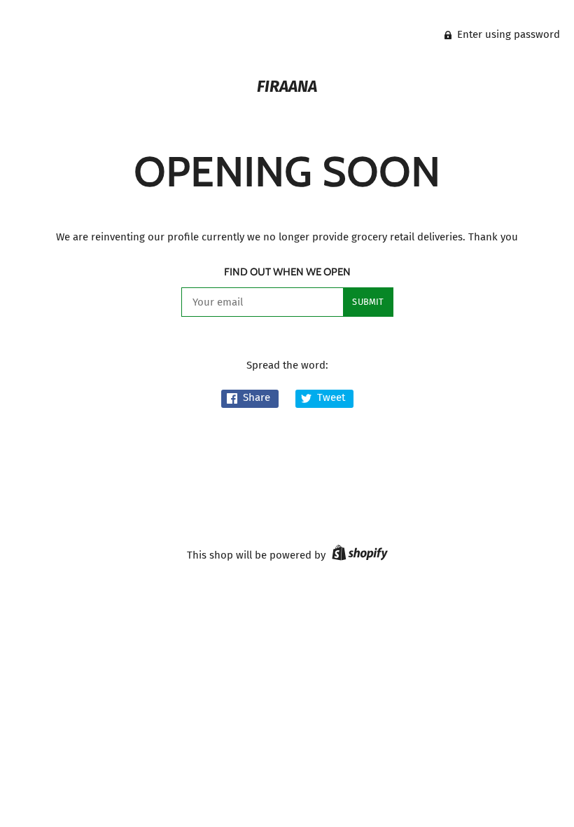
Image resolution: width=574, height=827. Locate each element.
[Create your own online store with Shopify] (358, 555)
